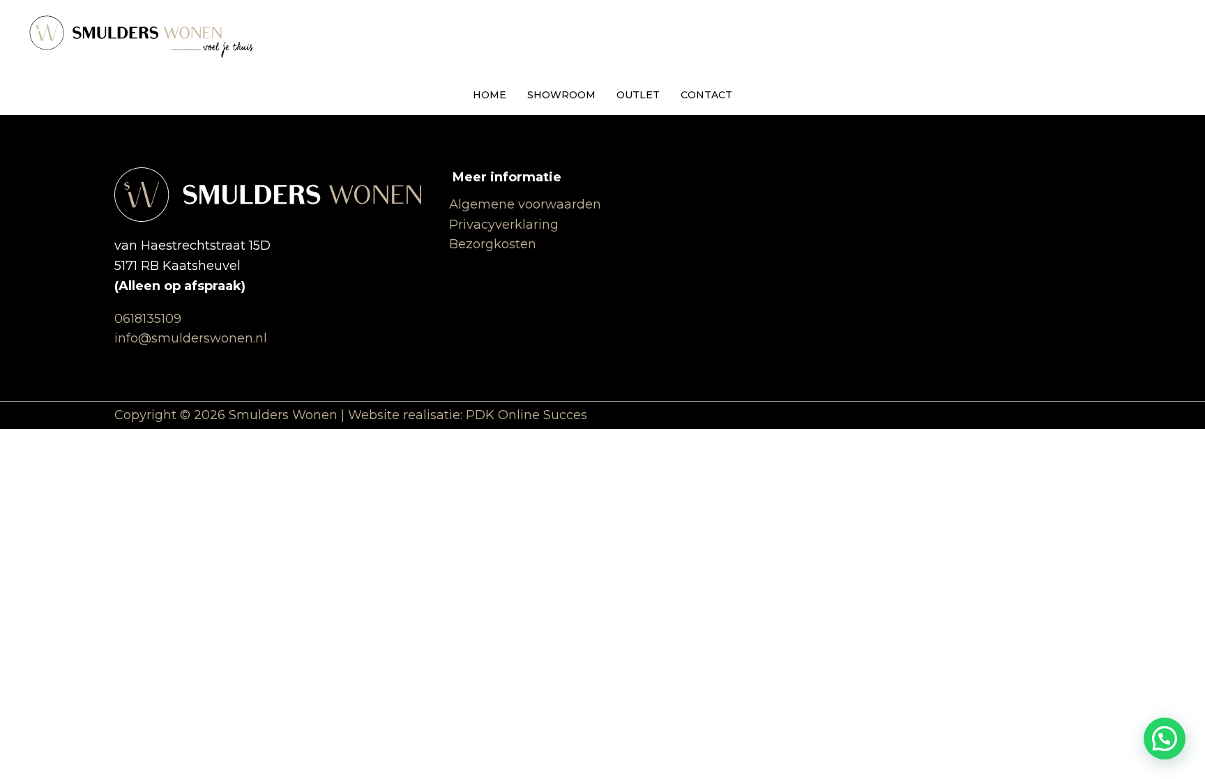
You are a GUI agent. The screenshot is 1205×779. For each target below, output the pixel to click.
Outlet (638, 95)
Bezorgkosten (492, 244)
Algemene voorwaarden (525, 204)
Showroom (561, 95)
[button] (1164, 738)
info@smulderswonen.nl (190, 338)
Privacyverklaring (504, 224)
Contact (706, 95)
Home (489, 95)
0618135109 (147, 318)
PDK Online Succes (526, 415)
